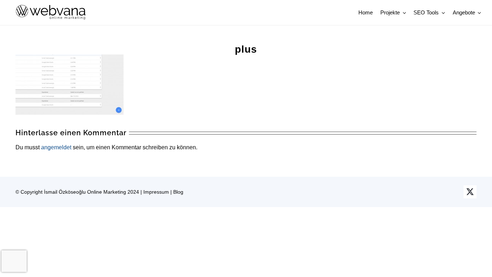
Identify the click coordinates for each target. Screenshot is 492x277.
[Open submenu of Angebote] (478, 13)
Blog (178, 192)
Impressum (156, 192)
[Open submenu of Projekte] (403, 13)
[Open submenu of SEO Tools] (442, 13)
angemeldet (56, 147)
